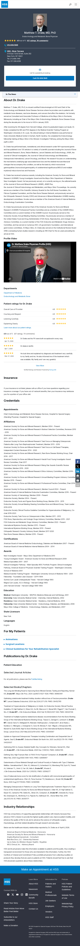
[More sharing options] (77, 484)
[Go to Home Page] (7, 881)
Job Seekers (50, 901)
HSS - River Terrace (15, 51)
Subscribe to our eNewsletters (10, 918)
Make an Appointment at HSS (40, 869)
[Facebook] (9, 894)
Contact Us (33, 909)
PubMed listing (36, 679)
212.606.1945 (12, 45)
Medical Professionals (51, 893)
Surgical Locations (14, 644)
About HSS (33, 884)
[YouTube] (18, 894)
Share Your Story (11, 903)
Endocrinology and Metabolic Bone (17, 296)
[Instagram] (23, 894)
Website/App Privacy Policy (67, 905)
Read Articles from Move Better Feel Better (14, 909)
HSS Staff (49, 917)
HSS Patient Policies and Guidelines (67, 887)
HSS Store (33, 903)
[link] (77, 461)
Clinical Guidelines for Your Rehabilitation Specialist (31, 648)
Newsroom (33, 889)
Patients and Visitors (50, 885)
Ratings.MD (52, 370)
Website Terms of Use (68, 896)
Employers (49, 906)
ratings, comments (37, 41)
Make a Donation (11, 925)
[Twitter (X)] (14, 894)
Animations (11, 639)
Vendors (48, 912)
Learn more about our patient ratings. (17, 328)
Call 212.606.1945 (40, 78)
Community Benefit (33, 896)
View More (40, 366)
